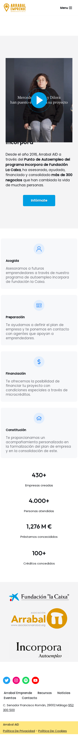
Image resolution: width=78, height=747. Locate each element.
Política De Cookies (52, 731)
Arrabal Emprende (18, 693)
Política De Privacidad (19, 731)
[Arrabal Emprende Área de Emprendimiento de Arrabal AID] (15, 8)
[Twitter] (6, 680)
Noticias (63, 693)
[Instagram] (16, 680)
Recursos (45, 693)
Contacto (29, 698)
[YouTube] (35, 680)
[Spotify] (25, 680)
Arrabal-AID (41, 743)
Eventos (10, 698)
